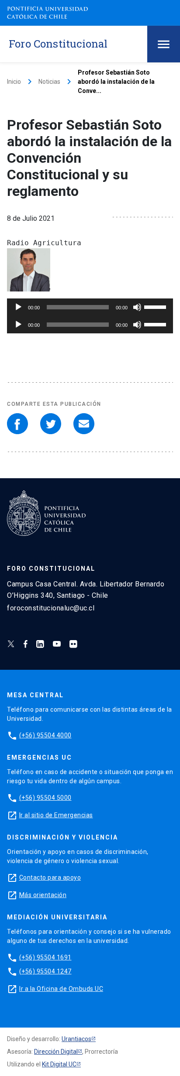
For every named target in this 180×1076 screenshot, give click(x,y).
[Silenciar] (137, 307)
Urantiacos (76, 1038)
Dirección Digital (56, 1051)
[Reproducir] (18, 307)
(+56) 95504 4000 (45, 735)
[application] (90, 307)
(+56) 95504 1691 (45, 957)
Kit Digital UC (59, 1064)
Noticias (49, 81)
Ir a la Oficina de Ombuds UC (61, 988)
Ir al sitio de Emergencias (56, 815)
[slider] (156, 306)
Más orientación (43, 894)
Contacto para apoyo (50, 877)
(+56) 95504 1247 (45, 971)
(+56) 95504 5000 (45, 797)
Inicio (14, 81)
